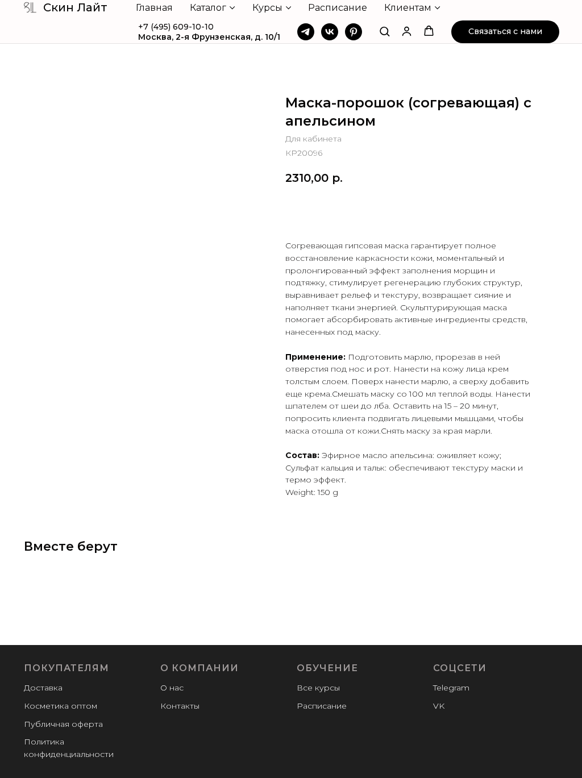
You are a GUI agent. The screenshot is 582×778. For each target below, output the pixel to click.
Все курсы (318, 688)
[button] (384, 31)
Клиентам (407, 7)
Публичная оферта (63, 724)
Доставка (43, 688)
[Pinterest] (353, 31)
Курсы (267, 7)
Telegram (451, 688)
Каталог (208, 7)
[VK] (329, 31)
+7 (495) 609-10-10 (176, 27)
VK (438, 706)
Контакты (179, 706)
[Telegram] (305, 31)
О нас (172, 688)
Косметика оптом (60, 706)
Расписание (337, 7)
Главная (154, 7)
